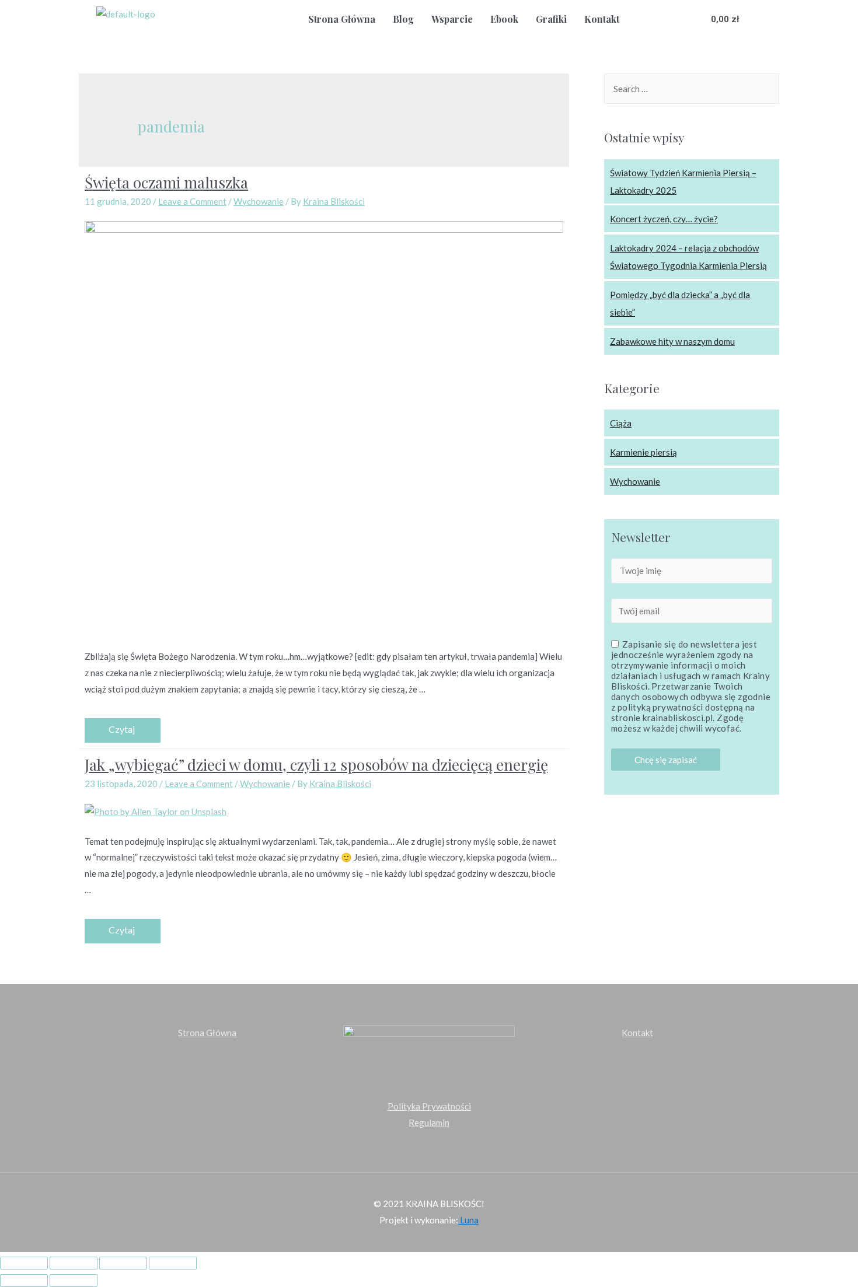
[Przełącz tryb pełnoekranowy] (123, 1263)
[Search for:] (691, 88)
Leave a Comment (192, 201)
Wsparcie (452, 19)
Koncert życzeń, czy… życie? (664, 219)
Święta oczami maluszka (166, 182)
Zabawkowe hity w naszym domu (672, 341)
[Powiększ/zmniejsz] (173, 1263)
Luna (468, 1220)
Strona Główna (341, 19)
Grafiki (551, 19)
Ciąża (621, 423)
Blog (403, 19)
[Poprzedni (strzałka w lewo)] (24, 1280)
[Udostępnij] (73, 1263)
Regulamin (429, 1122)
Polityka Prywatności (429, 1106)
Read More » (122, 730)
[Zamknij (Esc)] (24, 1263)
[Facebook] (656, 18)
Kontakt (601, 19)
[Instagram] (682, 18)
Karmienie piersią (643, 452)
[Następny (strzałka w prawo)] (73, 1280)
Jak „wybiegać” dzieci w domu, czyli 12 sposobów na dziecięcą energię (316, 764)
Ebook (504, 19)
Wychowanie (258, 201)
